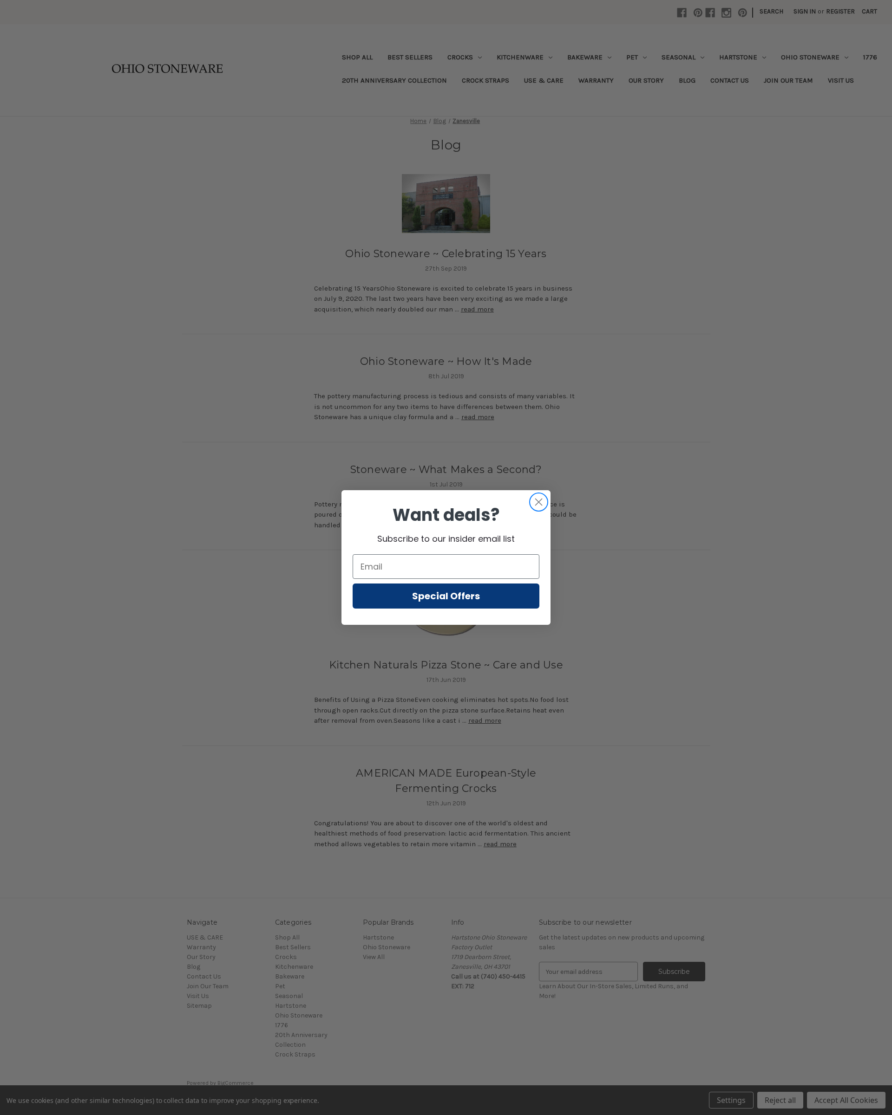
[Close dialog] (539, 502)
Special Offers (446, 596)
